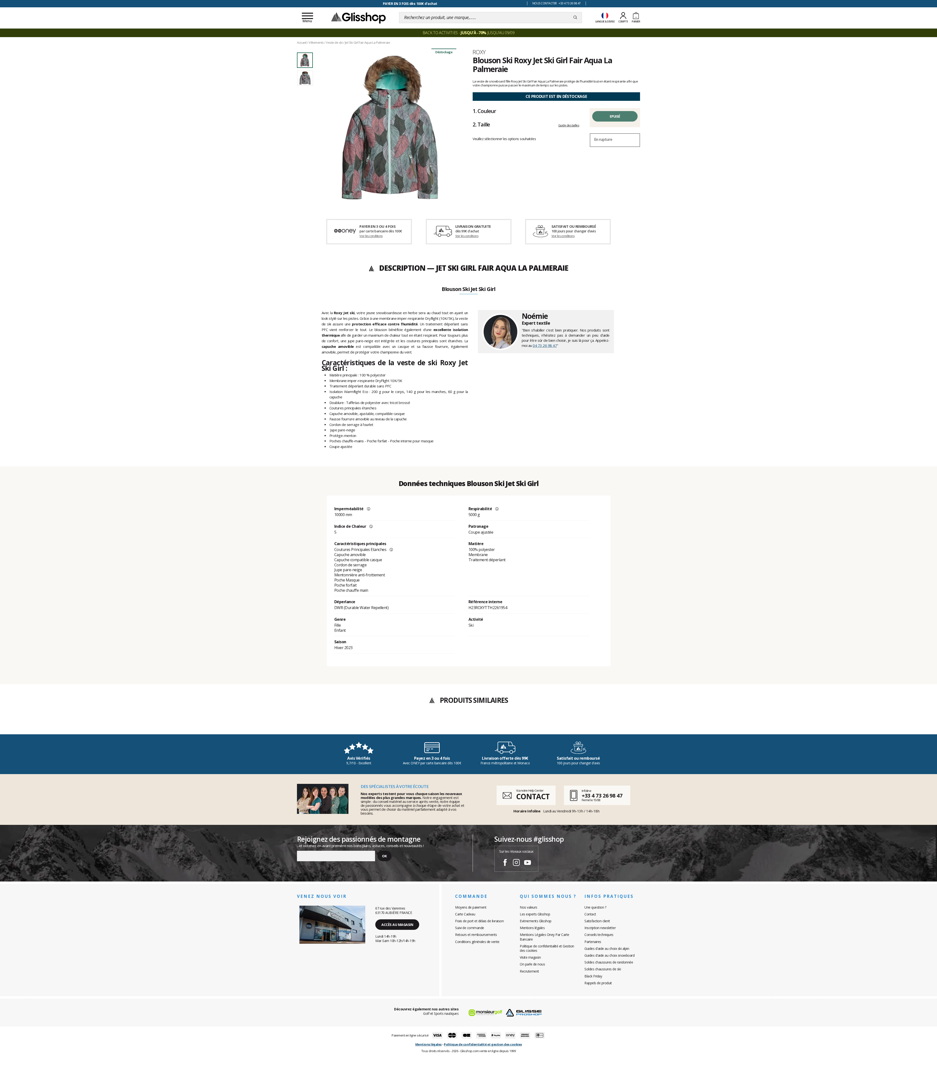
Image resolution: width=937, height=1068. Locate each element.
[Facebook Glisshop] (505, 863)
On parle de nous (532, 964)
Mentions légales (532, 927)
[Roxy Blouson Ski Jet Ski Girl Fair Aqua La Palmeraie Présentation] (390, 127)
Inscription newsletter (600, 927)
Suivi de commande (469, 927)
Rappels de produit (598, 983)
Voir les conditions (371, 236)
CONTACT (532, 796)
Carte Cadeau (465, 914)
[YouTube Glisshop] (527, 863)
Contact (590, 914)
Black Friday (593, 976)
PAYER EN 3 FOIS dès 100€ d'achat (410, 3)
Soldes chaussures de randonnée (608, 962)
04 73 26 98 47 (545, 345)
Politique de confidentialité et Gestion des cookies (547, 948)
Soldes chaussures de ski (602, 969)
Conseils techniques (598, 934)
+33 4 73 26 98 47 (602, 795)
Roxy (479, 52)
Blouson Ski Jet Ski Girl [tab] (468, 289)
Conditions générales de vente (477, 941)
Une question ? (595, 907)
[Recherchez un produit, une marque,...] (575, 17)
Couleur (484, 111)
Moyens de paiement (470, 907)
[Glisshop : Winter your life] (358, 17)
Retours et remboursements (476, 934)
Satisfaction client (597, 921)
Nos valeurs (528, 907)
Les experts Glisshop (535, 914)
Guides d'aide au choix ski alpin (606, 948)
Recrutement (529, 971)
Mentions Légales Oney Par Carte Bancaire (544, 936)
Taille (481, 124)
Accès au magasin (397, 924)
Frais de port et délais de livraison (479, 921)
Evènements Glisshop (535, 921)
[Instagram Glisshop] (516, 863)
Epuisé (615, 116)
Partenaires (592, 941)
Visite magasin (530, 957)
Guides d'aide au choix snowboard (609, 955)
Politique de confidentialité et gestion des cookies (483, 1044)
